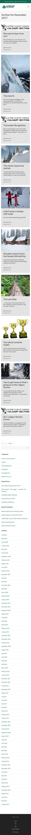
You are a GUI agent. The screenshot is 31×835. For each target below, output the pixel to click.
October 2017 (5, 686)
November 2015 (6, 768)
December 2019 (6, 603)
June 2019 (4, 617)
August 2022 (5, 564)
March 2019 (5, 625)
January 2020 (5, 599)
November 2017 (6, 682)
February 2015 (5, 786)
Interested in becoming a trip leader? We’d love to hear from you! (15, 1)
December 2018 (6, 635)
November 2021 (6, 574)
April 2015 (4, 779)
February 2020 (5, 596)
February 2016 (5, 758)
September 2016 (6, 732)
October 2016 (5, 729)
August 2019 (5, 614)
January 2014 (5, 804)
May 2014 (4, 801)
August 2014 (5, 793)
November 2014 (6, 790)
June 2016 (4, 743)
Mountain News (19, 511)
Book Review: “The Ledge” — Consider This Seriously (14, 490)
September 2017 (6, 689)
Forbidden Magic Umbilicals (9, 495)
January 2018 (5, 675)
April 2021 (4, 581)
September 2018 (6, 646)
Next (10, 443)
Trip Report (5, 469)
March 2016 (5, 754)
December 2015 (6, 765)
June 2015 (4, 772)
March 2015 (5, 783)
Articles (4, 462)
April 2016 (4, 750)
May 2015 (4, 775)
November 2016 (6, 725)
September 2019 (6, 610)
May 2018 (4, 661)
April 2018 (4, 664)
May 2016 (4, 747)
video (3, 526)
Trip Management (7, 466)
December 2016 (6, 722)
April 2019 (4, 621)
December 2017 (6, 678)
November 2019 (6, 607)
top (2, 522)
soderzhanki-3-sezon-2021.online (11, 518)
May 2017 (4, 704)
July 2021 (4, 578)
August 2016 (5, 736)
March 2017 (5, 711)
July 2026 (4, 535)
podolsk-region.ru (6, 515)
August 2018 (5, 650)
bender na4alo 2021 (7, 511)
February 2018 (5, 671)
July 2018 (4, 653)
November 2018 (6, 639)
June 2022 (4, 567)
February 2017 (5, 714)
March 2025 (5, 553)
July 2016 (4, 740)
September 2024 (6, 556)
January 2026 (5, 546)
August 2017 (5, 693)
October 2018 (5, 643)
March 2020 (5, 592)
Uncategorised (6, 473)
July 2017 (4, 696)
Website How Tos (6, 476)
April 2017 (4, 707)
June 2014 (4, 797)
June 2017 (4, 700)
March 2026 (5, 542)
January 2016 (5, 761)
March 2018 (5, 668)
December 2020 (6, 585)
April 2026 (4, 538)
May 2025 (4, 549)
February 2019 (5, 628)
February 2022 (5, 571)
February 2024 (5, 560)
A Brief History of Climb (8, 498)
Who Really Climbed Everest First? (11, 486)
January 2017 (5, 718)
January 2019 (5, 632)
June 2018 (4, 657)
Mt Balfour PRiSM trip (8, 502)
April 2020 (4, 589)
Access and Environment (8, 458)
